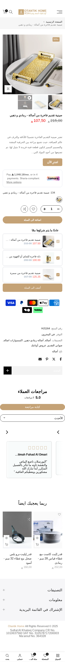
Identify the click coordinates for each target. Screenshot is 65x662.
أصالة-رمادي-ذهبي (34, 340)
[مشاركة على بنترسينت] (47, 359)
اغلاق (57, 1)
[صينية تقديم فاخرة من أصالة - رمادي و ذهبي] (59, 199)
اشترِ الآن (52, 162)
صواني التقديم (54, 345)
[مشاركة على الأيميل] (40, 359)
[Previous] (59, 432)
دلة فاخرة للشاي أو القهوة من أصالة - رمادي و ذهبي (22, 256)
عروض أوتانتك (38, 345)
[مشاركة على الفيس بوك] (60, 359)
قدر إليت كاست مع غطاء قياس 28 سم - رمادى (50, 559)
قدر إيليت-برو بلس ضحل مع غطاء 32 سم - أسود (18, 559)
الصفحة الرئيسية (54, 22)
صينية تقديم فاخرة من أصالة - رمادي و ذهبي (22, 239)
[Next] (5, 432)
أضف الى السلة (32, 287)
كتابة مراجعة (32, 406)
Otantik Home (16, 626)
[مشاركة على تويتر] (53, 359)
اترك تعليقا (56, 319)
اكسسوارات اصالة (13, 340)
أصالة (48, 340)
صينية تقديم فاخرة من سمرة (25, 273)
